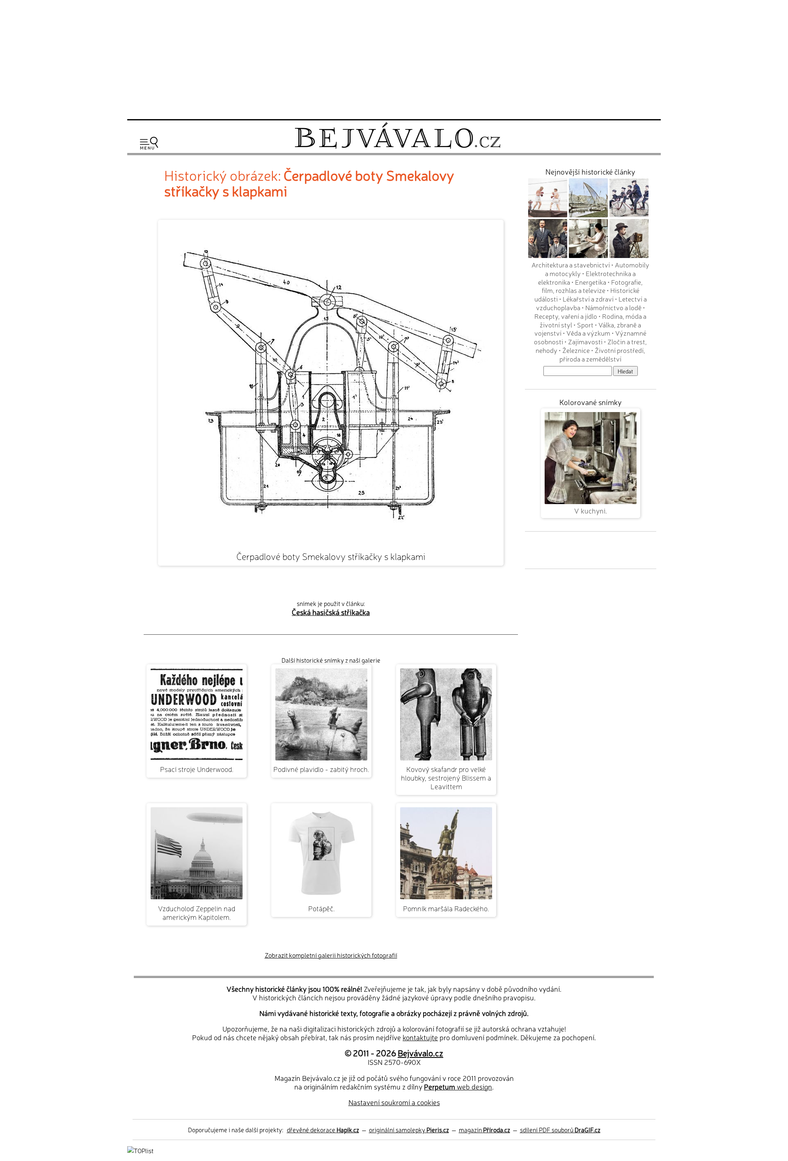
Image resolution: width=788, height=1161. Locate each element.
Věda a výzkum (588, 332)
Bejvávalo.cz (420, 1052)
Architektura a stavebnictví (570, 264)
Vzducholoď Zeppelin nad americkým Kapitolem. (196, 912)
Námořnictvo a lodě (613, 307)
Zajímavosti (585, 341)
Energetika (590, 281)
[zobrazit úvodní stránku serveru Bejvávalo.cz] (397, 146)
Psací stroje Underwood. (197, 769)
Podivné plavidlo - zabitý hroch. (321, 769)
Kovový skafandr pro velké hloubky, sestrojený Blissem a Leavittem (446, 777)
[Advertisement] (394, 58)
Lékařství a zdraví (588, 298)
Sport (585, 324)
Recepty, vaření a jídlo (565, 315)
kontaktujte (420, 1037)
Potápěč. (321, 908)
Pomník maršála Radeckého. (446, 908)
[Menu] (148, 143)
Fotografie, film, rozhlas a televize (592, 286)
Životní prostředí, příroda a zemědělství (602, 354)
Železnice (576, 350)
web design (458, 1086)
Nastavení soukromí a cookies (394, 1102)
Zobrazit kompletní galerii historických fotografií (331, 955)
